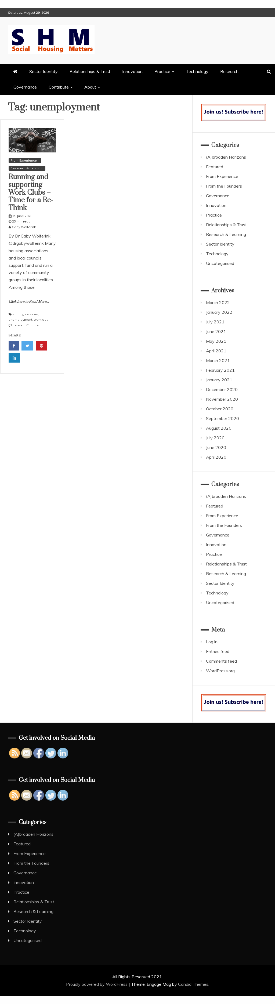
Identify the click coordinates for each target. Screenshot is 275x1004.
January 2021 (219, 379)
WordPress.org (220, 670)
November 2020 (222, 399)
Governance (25, 87)
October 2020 (219, 408)
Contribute (59, 87)
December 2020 (222, 389)
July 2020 (215, 437)
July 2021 (215, 321)
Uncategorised (220, 263)
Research (229, 71)
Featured (214, 166)
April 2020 (216, 457)
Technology (197, 71)
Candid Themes (193, 984)
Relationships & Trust (90, 71)
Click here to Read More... (29, 302)
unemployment (20, 319)
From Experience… (223, 176)
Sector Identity (43, 71)
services (31, 314)
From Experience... (24, 160)
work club (41, 319)
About (90, 87)
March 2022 (218, 302)
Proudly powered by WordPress (97, 984)
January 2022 (219, 312)
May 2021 (216, 341)
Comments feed (221, 661)
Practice (162, 71)
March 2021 (218, 360)
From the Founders (224, 186)
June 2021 (216, 331)
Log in (212, 641)
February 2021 (220, 370)
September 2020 (222, 418)
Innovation (132, 71)
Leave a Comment (27, 325)
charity (18, 314)
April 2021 (216, 350)
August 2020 (218, 428)
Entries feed (217, 651)
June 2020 (216, 447)
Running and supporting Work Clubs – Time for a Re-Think (31, 192)
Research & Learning (27, 168)
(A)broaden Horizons (226, 157)
